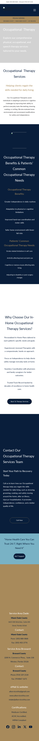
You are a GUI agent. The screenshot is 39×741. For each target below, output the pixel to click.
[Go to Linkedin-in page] (19, 726)
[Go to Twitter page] (24, 726)
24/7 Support (19, 556)
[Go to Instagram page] (13, 726)
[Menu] (34, 10)
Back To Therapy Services (19, 401)
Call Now (19, 520)
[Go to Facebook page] (7, 726)
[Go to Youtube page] (30, 726)
